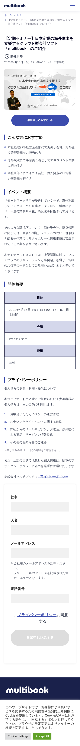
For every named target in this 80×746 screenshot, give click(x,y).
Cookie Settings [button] (18, 736)
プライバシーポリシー (53, 476)
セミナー (21, 15)
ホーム (8, 15)
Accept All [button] (42, 736)
